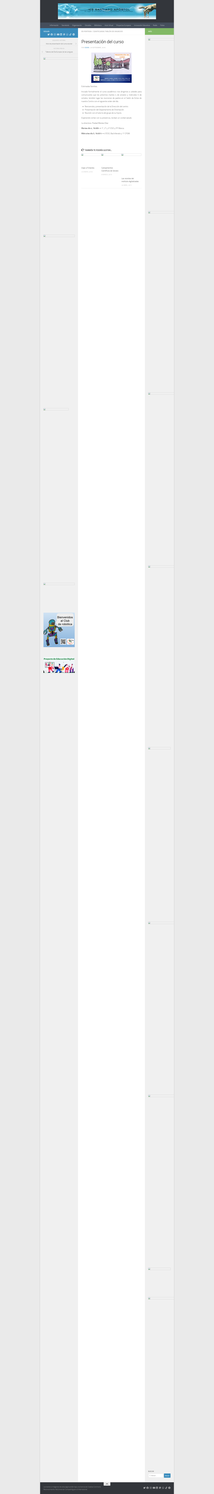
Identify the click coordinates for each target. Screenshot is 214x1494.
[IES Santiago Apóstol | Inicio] (107, 11)
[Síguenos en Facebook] (52, 34)
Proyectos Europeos (123, 25)
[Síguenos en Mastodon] (64, 34)
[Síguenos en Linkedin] (61, 34)
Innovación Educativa (142, 25)
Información (54, 25)
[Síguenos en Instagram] (55, 34)
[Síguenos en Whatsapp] (67, 34)
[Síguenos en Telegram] (73, 34)
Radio (155, 25)
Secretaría (65, 25)
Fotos (162, 25)
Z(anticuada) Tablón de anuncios (108, 31)
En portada (86, 31)
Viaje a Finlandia (87, 168)
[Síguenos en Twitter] (48, 34)
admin (87, 48)
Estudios (88, 25)
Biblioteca (98, 25)
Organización (77, 25)
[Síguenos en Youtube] (58, 34)
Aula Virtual (109, 25)
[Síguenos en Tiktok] (70, 34)
